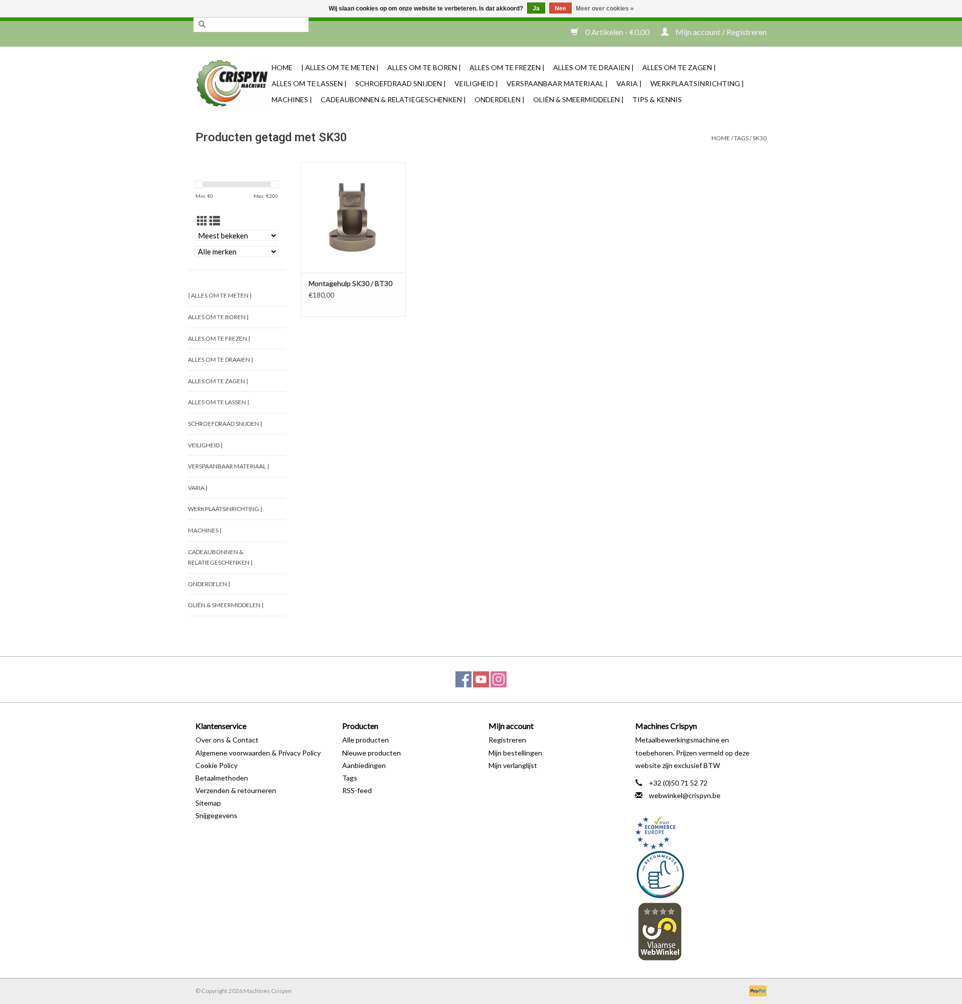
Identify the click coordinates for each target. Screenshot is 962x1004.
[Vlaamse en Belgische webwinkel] (701, 931)
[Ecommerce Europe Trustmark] (701, 833)
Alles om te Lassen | (309, 83)
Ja (536, 8)
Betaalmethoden (221, 778)
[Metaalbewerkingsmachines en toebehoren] (232, 83)
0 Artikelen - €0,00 (617, 32)
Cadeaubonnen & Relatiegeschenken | (393, 99)
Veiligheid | (476, 83)
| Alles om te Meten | (340, 67)
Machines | (292, 99)
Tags (741, 138)
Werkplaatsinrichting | (697, 83)
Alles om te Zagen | (679, 67)
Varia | (629, 83)
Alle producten (365, 739)
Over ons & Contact (227, 739)
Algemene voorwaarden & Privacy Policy (258, 752)
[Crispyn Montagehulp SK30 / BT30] (353, 217)
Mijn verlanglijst (513, 765)
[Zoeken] (201, 24)
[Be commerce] (701, 874)
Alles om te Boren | (424, 67)
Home (282, 67)
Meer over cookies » (605, 8)
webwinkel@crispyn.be (684, 795)
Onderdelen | (499, 99)
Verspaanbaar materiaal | (557, 83)
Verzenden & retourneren (235, 790)
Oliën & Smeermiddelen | (578, 99)
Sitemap (208, 803)
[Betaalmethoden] (756, 990)
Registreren (507, 739)
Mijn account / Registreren (720, 32)
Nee (560, 8)
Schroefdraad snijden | (400, 83)
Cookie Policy (216, 765)
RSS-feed (357, 790)
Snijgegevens (216, 815)
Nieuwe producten (371, 752)
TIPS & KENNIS (657, 99)
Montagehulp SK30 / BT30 (350, 283)
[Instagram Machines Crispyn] (499, 679)
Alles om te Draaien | (593, 67)
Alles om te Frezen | (507, 67)
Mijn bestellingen (515, 752)
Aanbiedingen (364, 765)
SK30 (760, 138)
